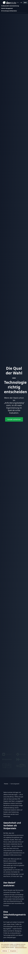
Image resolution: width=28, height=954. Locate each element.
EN (18, 2)
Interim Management (7, 8)
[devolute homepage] (8, 2)
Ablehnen (4, 951)
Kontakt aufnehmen (14, 419)
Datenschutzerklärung (21, 947)
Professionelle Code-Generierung (10, 6)
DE (21, 2)
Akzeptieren (13, 951)
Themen (6, 783)
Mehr (25, 2)
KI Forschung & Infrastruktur (9, 11)
